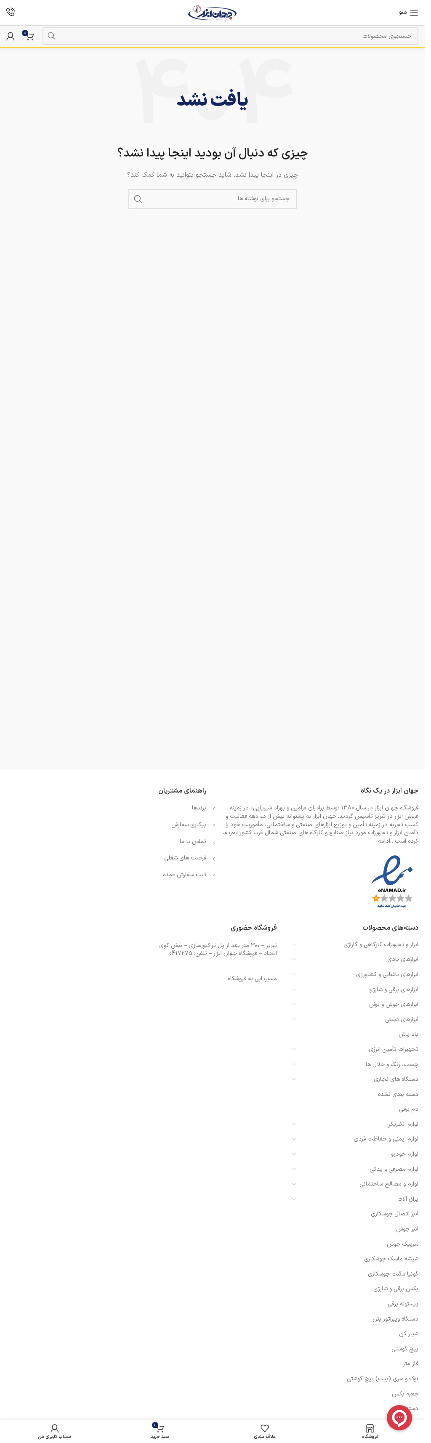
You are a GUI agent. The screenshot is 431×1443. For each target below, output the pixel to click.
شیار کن (408, 1333)
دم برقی (408, 1109)
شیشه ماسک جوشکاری (391, 1259)
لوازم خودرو (404, 1154)
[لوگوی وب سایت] (212, 12)
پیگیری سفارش (188, 824)
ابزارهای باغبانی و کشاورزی (387, 974)
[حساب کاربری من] (10, 36)
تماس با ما (193, 841)
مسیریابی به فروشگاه (252, 978)
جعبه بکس (405, 1394)
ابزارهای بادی (402, 959)
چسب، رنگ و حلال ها (392, 1064)
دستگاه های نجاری (396, 1079)
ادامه (384, 841)
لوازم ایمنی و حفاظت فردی (386, 1139)
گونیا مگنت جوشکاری (393, 1274)
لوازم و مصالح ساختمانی (388, 1184)
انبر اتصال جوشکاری (394, 1214)
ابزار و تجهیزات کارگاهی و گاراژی (380, 944)
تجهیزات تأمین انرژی (393, 1049)
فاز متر (410, 1363)
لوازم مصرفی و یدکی (394, 1169)
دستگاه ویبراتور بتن (395, 1319)
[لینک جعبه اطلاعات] (10, 13)
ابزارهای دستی (401, 1019)
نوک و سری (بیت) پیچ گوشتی (382, 1378)
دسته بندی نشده (398, 1094)
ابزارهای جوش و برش (393, 1004)
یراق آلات (407, 1199)
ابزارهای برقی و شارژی (393, 989)
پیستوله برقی (403, 1304)
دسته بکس (404, 1408)
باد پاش (408, 1034)
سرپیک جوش (402, 1244)
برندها (199, 808)
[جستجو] (51, 36)
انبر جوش (407, 1229)
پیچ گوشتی (404, 1349)
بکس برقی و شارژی (395, 1288)
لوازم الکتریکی (402, 1124)
